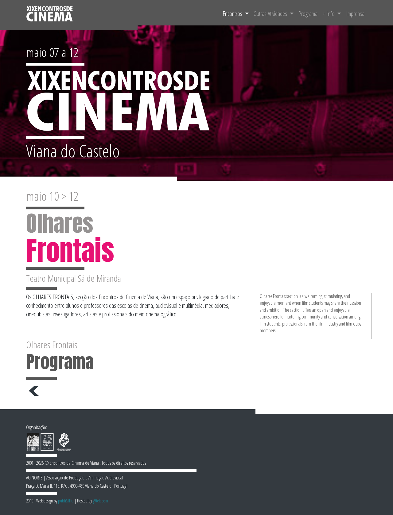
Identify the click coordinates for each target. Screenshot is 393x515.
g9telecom (100, 501)
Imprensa (355, 14)
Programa (307, 14)
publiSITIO (66, 501)
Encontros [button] (233, 14)
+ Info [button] (329, 14)
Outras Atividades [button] (271, 14)
